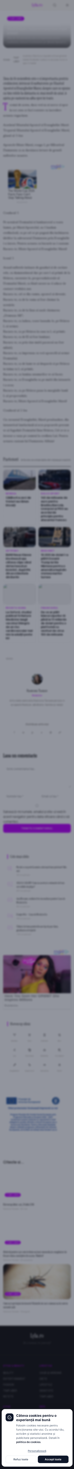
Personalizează (37, 1450)
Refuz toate (20, 1459)
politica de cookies (28, 1442)
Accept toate (53, 1459)
